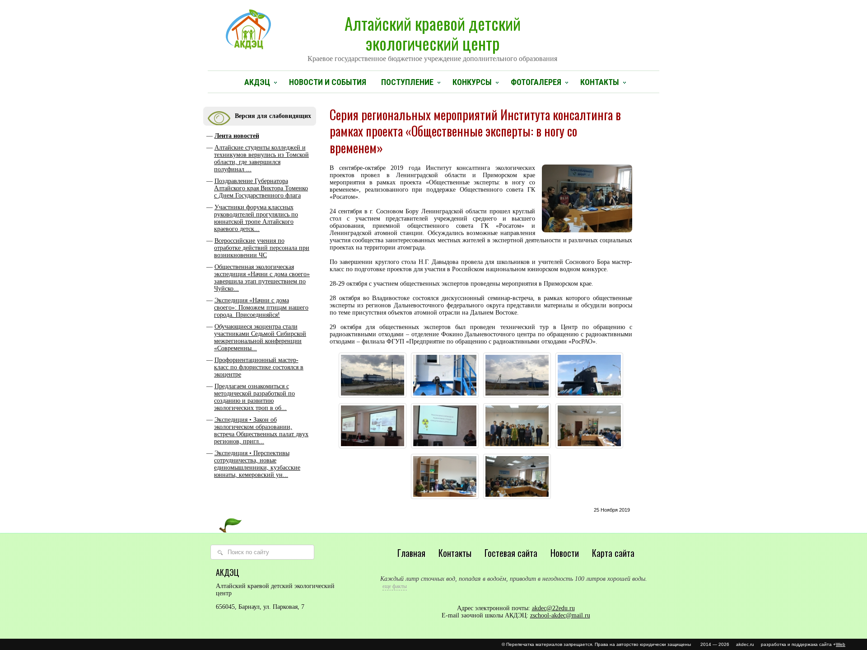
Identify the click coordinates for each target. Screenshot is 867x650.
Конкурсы (472, 82)
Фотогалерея (536, 82)
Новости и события (327, 82)
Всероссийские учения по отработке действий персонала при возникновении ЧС (261, 248)
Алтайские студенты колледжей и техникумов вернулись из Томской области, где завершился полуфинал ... (261, 158)
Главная (411, 553)
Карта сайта (613, 553)
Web (840, 644)
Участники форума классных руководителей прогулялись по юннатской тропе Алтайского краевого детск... (256, 218)
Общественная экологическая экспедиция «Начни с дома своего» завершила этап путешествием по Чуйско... (262, 278)
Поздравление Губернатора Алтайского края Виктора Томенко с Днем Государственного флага (261, 188)
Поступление (407, 82)
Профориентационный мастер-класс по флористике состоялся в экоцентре (258, 367)
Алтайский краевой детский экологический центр (432, 36)
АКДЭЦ (257, 82)
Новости (564, 553)
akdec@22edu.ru (553, 608)
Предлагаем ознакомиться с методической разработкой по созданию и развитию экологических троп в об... (254, 397)
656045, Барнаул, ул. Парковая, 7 (260, 606)
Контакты (599, 82)
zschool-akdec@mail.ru (560, 615)
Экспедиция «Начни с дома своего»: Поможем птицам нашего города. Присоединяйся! (261, 307)
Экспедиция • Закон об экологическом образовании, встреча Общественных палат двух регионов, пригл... (261, 430)
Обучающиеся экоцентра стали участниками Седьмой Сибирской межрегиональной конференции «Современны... (260, 337)
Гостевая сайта (511, 553)
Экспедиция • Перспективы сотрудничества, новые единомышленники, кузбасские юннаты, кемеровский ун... (257, 464)
